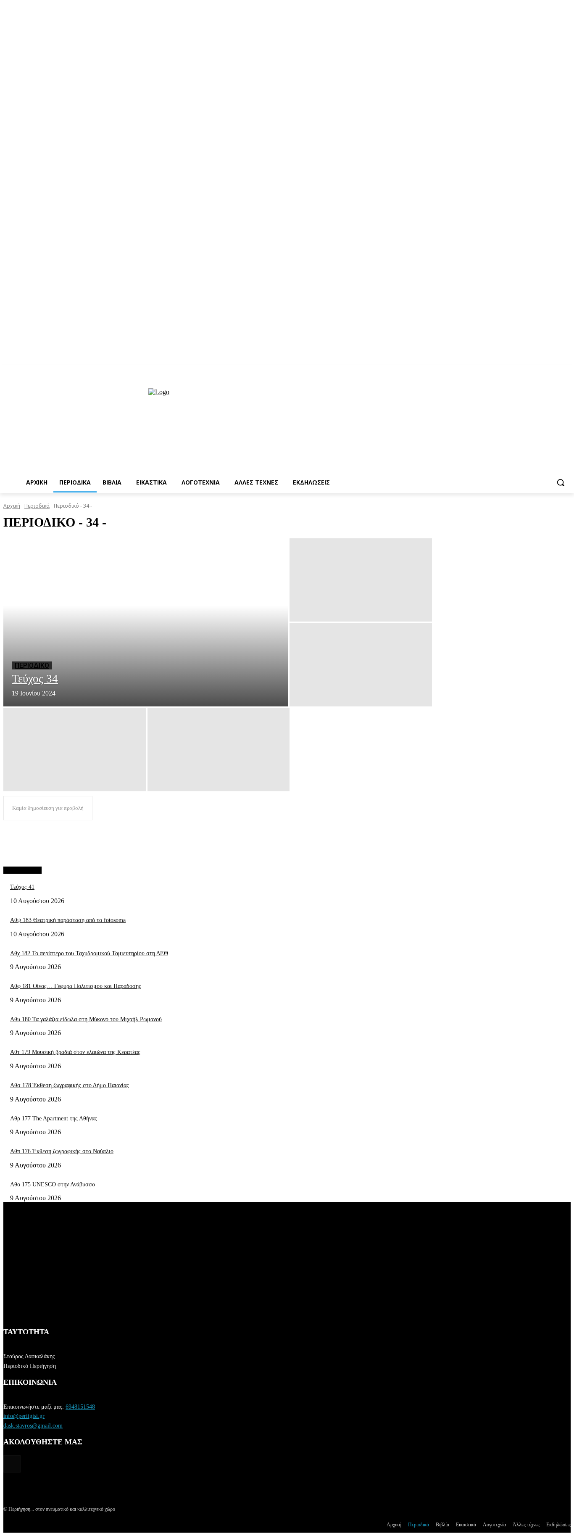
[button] (560, 482)
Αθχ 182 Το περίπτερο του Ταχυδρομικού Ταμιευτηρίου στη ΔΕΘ (89, 953)
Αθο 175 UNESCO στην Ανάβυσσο (52, 1184)
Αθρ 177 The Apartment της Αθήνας (53, 1118)
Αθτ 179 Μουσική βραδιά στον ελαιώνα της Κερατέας (75, 1052)
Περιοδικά (37, 505)
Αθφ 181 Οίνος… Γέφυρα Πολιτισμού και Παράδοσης (75, 986)
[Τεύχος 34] (145, 622)
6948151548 (80, 1407)
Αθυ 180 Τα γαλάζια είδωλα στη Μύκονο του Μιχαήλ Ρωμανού (86, 1019)
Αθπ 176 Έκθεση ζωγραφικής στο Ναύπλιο (61, 1151)
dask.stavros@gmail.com (33, 1426)
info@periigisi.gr (24, 1416)
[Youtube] (566, 371)
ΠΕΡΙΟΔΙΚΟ (32, 665)
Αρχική (11, 505)
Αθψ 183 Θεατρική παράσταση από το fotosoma (68, 920)
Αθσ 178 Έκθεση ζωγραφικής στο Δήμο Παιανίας (69, 1085)
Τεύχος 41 (22, 887)
